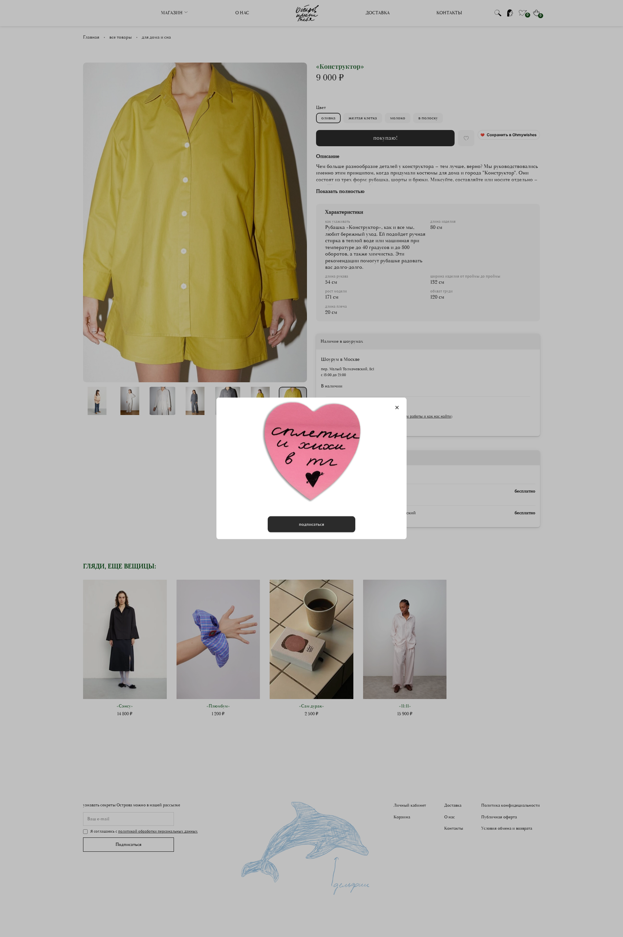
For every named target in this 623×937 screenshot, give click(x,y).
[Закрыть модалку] (397, 407)
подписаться (311, 525)
